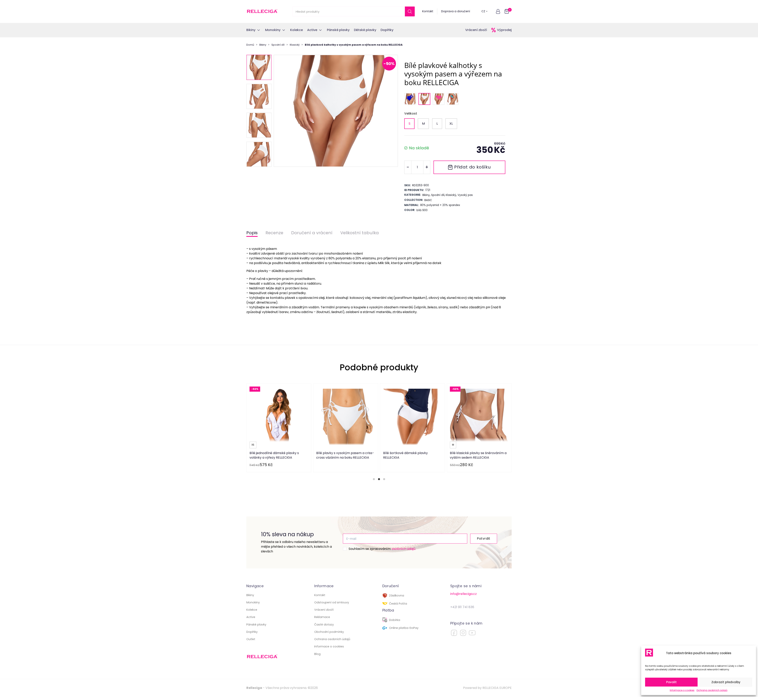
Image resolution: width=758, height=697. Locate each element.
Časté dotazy (324, 624)
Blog (317, 654)
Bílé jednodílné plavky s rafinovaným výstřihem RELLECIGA (351, 455)
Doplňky (252, 632)
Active (250, 617)
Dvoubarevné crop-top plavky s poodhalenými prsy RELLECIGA (481, 455)
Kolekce (251, 610)
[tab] (373, 479)
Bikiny (262, 44)
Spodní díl (277, 44)
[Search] (410, 11)
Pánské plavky (256, 624)
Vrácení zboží (476, 30)
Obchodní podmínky (329, 632)
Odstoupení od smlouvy (331, 602)
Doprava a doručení (455, 11)
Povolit (671, 682)
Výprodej (504, 30)
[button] (498, 11)
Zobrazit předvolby (725, 682)
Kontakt (427, 11)
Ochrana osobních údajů (711, 690)
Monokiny (253, 602)
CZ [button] (483, 11)
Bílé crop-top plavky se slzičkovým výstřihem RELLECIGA (283, 455)
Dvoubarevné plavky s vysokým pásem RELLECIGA (413, 455)
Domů (250, 44)
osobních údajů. (404, 549)
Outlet (250, 639)
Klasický (295, 44)
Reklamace (322, 617)
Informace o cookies (682, 690)
